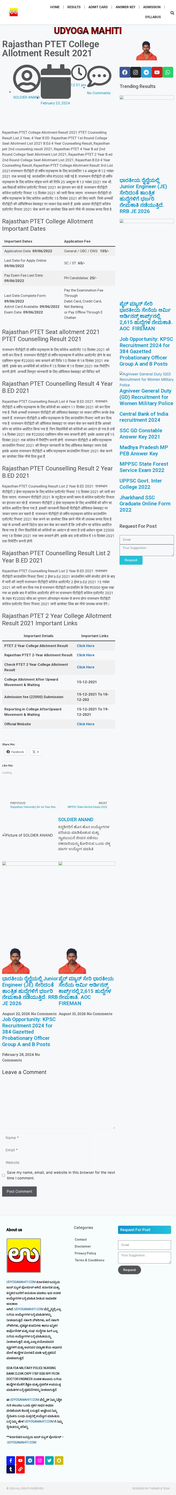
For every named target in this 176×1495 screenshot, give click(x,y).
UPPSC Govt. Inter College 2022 (141, 484)
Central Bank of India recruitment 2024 (144, 417)
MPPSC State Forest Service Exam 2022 (144, 467)
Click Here (85, 646)
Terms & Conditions (89, 1260)
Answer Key (125, 7)
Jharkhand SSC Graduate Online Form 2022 (145, 504)
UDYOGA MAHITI (88, 30)
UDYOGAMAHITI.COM (21, 1282)
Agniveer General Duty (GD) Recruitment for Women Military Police (146, 397)
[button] (14, 12)
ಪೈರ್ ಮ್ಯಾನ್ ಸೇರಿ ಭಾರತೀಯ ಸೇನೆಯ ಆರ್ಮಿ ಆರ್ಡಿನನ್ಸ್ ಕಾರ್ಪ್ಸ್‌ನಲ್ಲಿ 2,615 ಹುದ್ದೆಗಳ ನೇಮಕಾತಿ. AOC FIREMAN (86, 991)
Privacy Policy (85, 1253)
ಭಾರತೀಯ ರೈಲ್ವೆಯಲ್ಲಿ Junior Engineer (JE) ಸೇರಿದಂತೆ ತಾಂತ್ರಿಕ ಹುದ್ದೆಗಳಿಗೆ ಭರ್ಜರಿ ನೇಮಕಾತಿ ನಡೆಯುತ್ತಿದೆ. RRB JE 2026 (30, 991)
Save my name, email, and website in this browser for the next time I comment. (61, 1175)
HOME (54, 7)
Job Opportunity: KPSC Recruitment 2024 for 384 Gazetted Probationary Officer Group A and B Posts (29, 1031)
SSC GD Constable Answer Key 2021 (141, 434)
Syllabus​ (153, 17)
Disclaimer (83, 1246)
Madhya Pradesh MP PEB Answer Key (144, 450)
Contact (81, 1239)
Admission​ (152, 7)
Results (73, 7)
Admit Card (98, 7)
